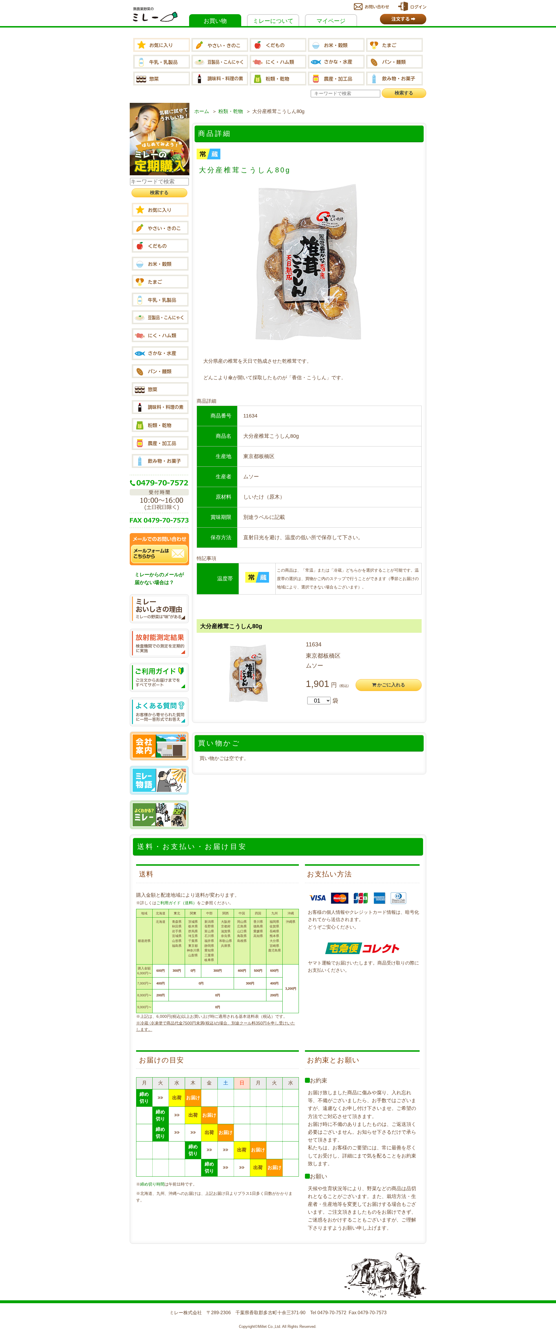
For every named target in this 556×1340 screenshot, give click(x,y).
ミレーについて (273, 21)
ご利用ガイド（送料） (176, 902)
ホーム (201, 111)
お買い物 (215, 21)
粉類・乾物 (230, 111)
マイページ (331, 21)
